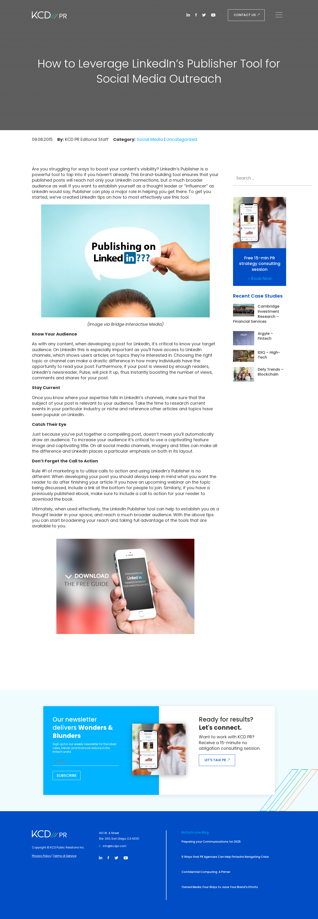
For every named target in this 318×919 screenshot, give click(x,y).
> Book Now (260, 278)
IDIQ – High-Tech (269, 355)
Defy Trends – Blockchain (271, 372)
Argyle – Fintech (265, 336)
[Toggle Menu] (280, 15)
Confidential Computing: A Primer (206, 872)
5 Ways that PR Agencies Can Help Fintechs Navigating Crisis (225, 857)
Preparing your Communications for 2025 (211, 842)
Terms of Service (64, 856)
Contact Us (245, 15)
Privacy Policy (41, 856)
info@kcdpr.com (114, 846)
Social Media (150, 139)
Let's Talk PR (215, 760)
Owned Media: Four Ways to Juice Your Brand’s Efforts (220, 887)
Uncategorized (181, 139)
